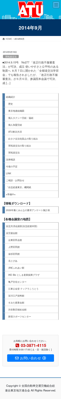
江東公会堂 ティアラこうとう (23, 288)
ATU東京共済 (15, 131)
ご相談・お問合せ (15, 180)
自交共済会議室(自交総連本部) (21, 226)
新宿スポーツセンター (19, 316)
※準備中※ (10, 194)
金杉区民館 (14, 253)
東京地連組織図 (16, 110)
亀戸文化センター (17, 281)
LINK (8, 173)
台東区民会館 (15, 240)
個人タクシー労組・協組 (20, 117)
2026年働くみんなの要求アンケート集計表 (28, 210)
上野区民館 (14, 246)
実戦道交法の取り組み (19, 145)
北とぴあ (12, 260)
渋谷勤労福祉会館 (17, 309)
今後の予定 (11, 166)
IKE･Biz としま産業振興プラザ (24, 274)
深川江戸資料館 (16, 295)
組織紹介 (10, 96)
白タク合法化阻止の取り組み (23, 138)
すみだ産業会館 (16, 302)
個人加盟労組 (15, 124)
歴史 (10, 103)
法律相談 (10, 159)
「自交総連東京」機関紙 (18, 187)
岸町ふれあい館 (16, 267)
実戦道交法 (11, 56)
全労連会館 (11, 233)
